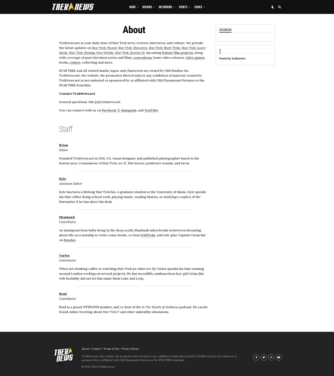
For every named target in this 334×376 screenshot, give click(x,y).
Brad (63, 294)
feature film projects (177, 53)
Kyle (62, 179)
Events (183, 7)
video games (195, 58)
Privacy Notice (131, 348)
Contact (96, 348)
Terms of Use (112, 348)
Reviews (147, 7)
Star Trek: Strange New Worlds (91, 53)
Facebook (109, 110)
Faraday (69, 240)
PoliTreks (148, 235)
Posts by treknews (232, 58)
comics (75, 62)
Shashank (67, 217)
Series (198, 7)
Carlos (64, 255)
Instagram (129, 110)
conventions (142, 58)
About (85, 348)
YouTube (151, 110)
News (132, 7)
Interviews (165, 7)
